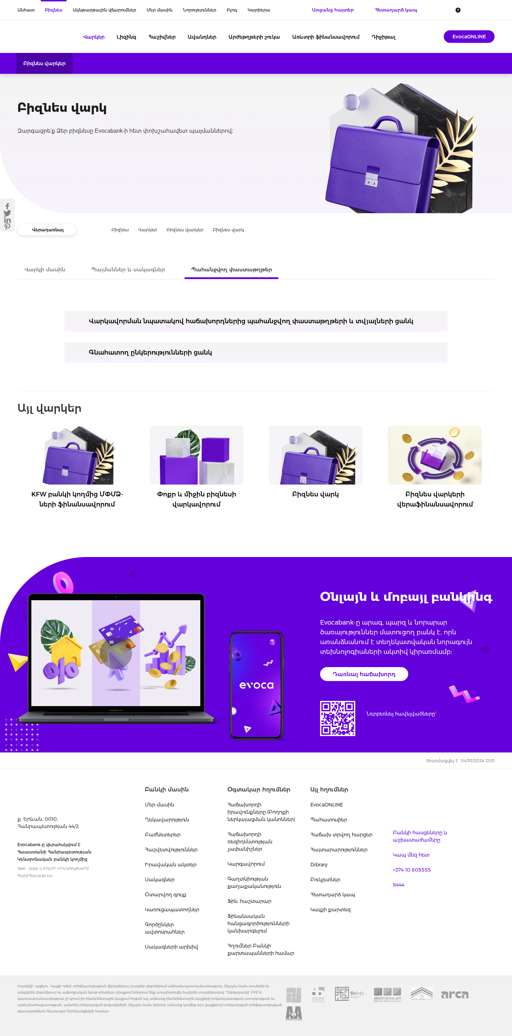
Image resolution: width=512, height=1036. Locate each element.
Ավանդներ (202, 37)
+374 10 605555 (412, 870)
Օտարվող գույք (165, 894)
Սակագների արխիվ (171, 947)
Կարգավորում (246, 864)
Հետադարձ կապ (332, 894)
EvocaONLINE (469, 36)
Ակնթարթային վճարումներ (104, 10)
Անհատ (25, 10)
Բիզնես (53, 10)
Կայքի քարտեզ (330, 909)
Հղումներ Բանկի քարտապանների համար (260, 949)
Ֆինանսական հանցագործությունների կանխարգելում (258, 923)
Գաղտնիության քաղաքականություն (254, 882)
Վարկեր (93, 37)
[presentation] (19, 451)
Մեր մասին (159, 10)
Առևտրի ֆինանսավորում (325, 37)
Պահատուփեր (328, 820)
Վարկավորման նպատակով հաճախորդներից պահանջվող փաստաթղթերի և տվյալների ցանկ (251, 321)
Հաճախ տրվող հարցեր (341, 835)
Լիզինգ (126, 37)
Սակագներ (159, 879)
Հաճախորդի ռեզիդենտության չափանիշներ (249, 841)
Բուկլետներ (325, 879)
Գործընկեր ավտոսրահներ (165, 928)
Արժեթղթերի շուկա (254, 37)
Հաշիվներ (162, 37)
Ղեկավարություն (167, 820)
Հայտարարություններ (338, 849)
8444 (398, 885)
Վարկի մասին (44, 269)
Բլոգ (232, 10)
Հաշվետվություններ (171, 849)
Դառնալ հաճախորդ (364, 674)
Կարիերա (259, 10)
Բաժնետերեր (162, 835)
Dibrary (318, 864)
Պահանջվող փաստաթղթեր (231, 269)
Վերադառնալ (48, 229)
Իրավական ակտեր (170, 864)
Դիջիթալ (384, 37)
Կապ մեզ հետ (411, 855)
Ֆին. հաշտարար (249, 901)
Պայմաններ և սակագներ (128, 269)
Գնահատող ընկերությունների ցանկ (150, 352)
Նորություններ (199, 10)
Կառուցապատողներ (172, 909)
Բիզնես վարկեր (44, 63)
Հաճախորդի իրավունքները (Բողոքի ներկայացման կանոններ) (261, 812)
